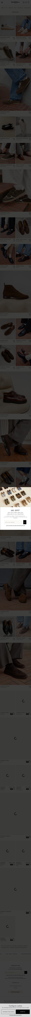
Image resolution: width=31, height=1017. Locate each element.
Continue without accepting (15, 1015)
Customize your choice (8, 1011)
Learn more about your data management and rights (15, 525)
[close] (29, 489)
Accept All (22, 1011)
